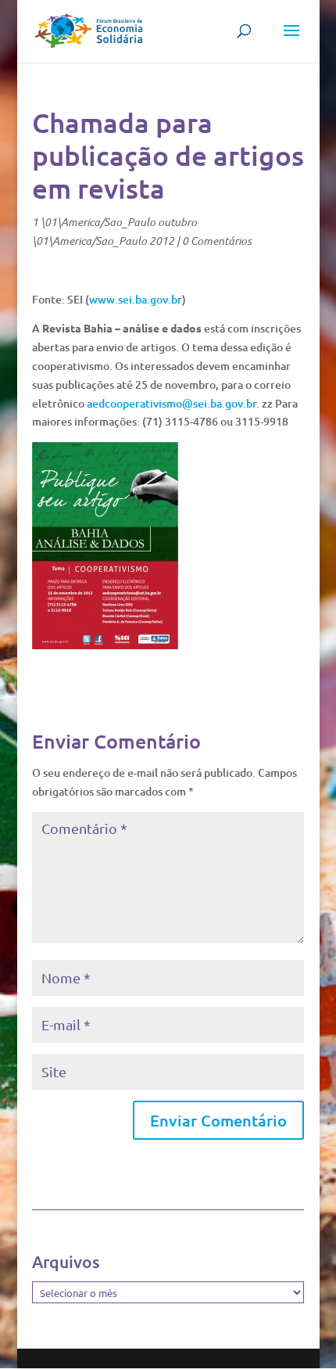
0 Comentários (217, 240)
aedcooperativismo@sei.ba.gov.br (171, 403)
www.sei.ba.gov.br (135, 299)
